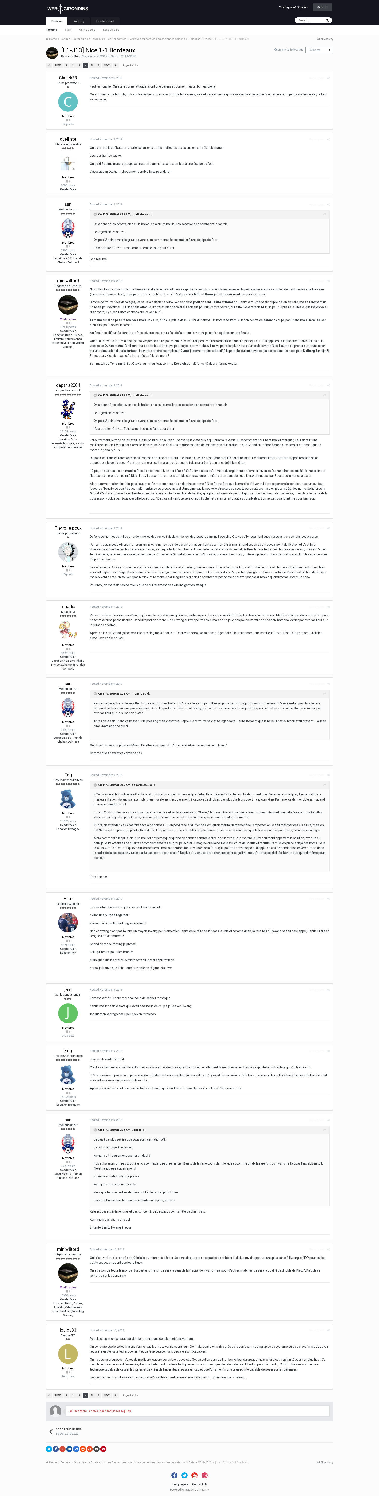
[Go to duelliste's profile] (68, 163)
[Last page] (116, 65)
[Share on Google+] (62, 1449)
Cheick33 (68, 78)
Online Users (87, 29)
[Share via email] (96, 1449)
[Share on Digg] (69, 1449)
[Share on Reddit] (83, 1449)
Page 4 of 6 (130, 65)
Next (107, 65)
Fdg (68, 775)
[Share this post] (328, 78)
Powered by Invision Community (189, 1489)
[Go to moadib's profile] (68, 630)
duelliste (68, 139)
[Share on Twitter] (49, 1449)
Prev (58, 65)
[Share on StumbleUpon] (90, 1449)
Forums (51, 29)
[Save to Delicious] (76, 1449)
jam (68, 989)
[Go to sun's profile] (68, 228)
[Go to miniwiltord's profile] (52, 53)
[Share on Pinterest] (103, 1449)
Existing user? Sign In (293, 7)
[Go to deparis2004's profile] (68, 409)
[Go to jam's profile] (68, 1013)
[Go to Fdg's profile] (68, 799)
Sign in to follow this (290, 49)
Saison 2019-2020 (123, 56)
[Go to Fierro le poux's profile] (68, 552)
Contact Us (199, 1484)
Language (179, 1484)
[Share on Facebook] (56, 1449)
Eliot (68, 898)
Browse (56, 21)
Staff (68, 29)
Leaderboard (111, 29)
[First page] (49, 65)
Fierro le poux (68, 528)
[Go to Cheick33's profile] (68, 102)
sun (68, 204)
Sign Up (322, 7)
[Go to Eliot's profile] (68, 922)
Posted (106, 78)
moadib (68, 606)
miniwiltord (73, 56)
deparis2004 (68, 385)
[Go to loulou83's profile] (68, 1354)
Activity (79, 21)
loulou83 (68, 1330)
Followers (314, 50)
